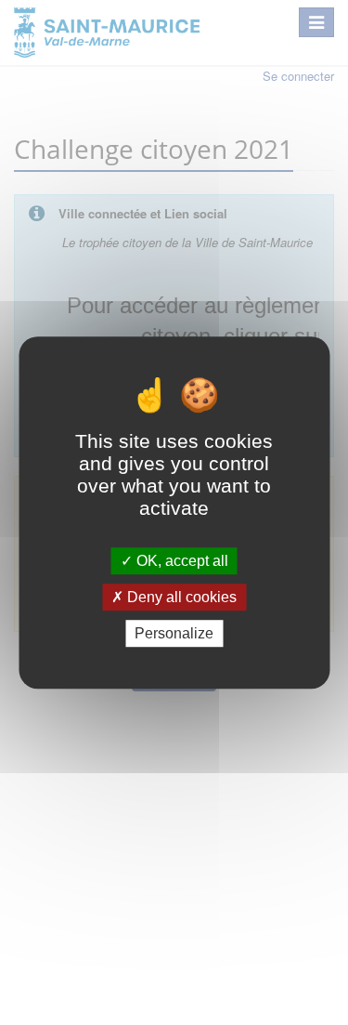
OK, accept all (180, 561)
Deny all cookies (180, 597)
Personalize (174, 633)
